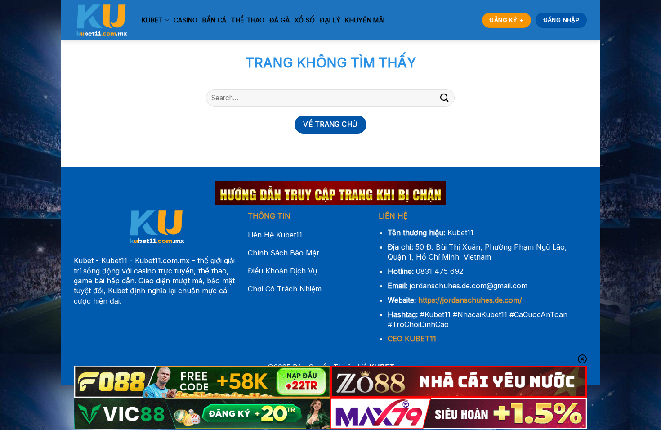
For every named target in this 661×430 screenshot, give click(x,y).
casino (186, 20)
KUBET (152, 20)
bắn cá (214, 20)
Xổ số (304, 20)
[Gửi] (444, 98)
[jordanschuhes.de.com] (101, 20)
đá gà (279, 20)
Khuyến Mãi (364, 20)
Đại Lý (330, 20)
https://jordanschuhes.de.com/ (470, 300)
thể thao (247, 20)
